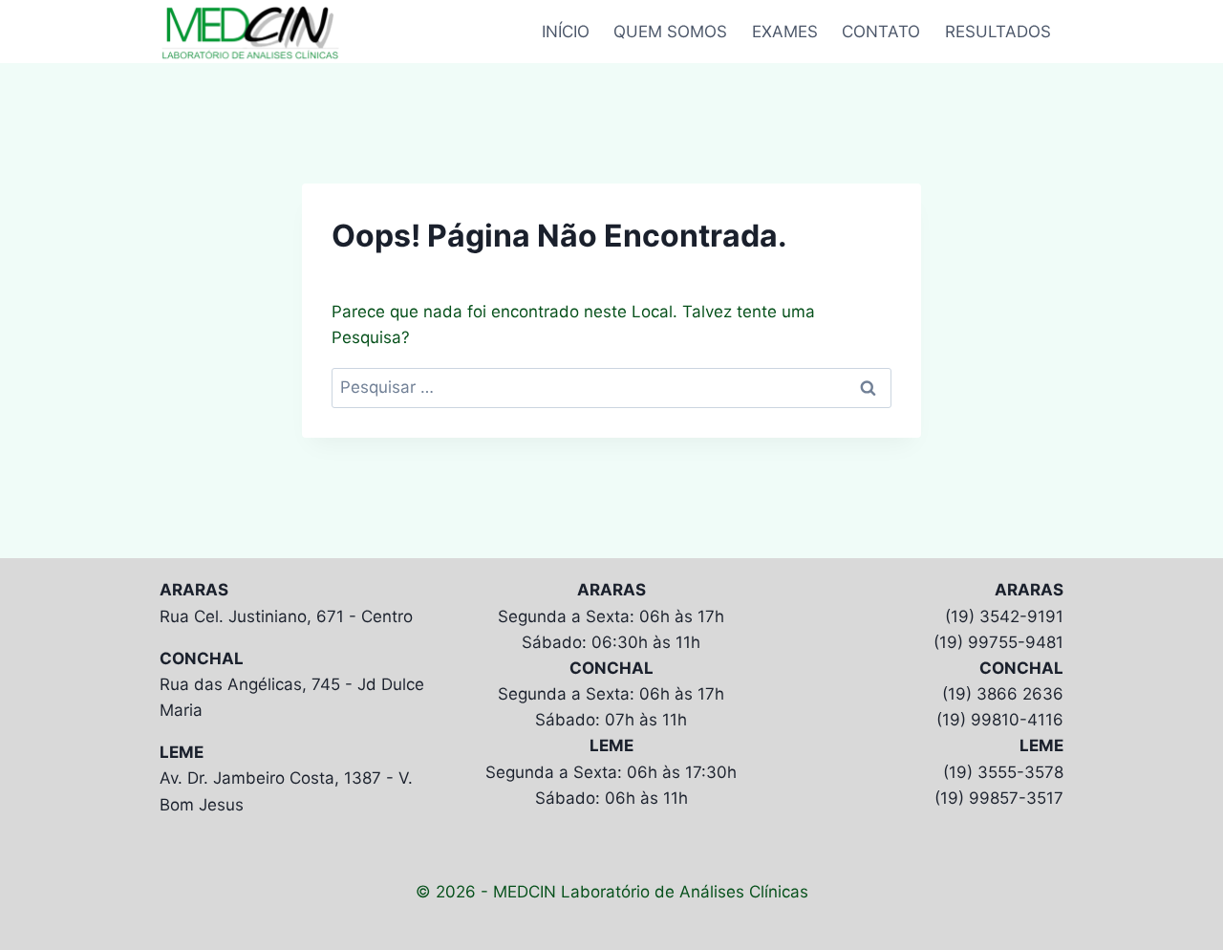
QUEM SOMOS (670, 31)
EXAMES (785, 31)
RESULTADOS (998, 31)
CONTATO (881, 31)
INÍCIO (566, 31)
